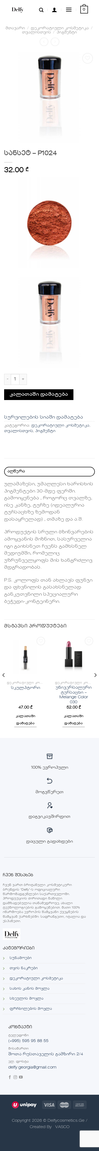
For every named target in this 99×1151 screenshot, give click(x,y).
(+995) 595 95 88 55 (28, 1041)
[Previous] (4, 686)
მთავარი (15, 28)
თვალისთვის (36, 32)
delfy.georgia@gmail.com (32, 1067)
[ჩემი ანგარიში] (54, 10)
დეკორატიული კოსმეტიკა (60, 28)
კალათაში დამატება (39, 394)
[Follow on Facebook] (10, 1078)
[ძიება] (41, 9)
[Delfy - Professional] (23, 9)
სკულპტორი (25, 688)
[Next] (95, 686)
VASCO (62, 1127)
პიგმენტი (67, 32)
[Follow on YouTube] (21, 1078)
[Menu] (68, 9)
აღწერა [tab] (16, 471)
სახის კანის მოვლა (30, 988)
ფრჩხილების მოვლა (31, 1009)
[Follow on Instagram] (15, 1078)
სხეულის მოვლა (26, 998)
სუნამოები (21, 958)
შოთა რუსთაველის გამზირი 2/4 (45, 1054)
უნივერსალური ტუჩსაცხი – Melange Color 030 (74, 695)
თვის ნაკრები (24, 968)
